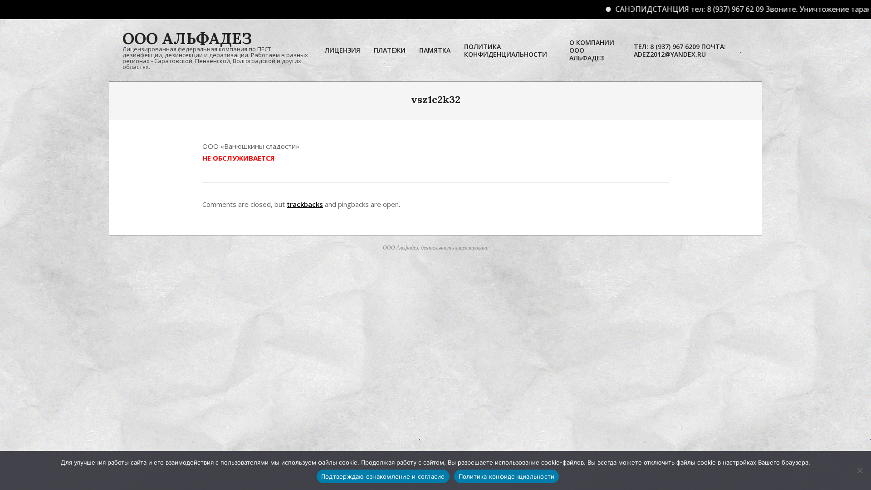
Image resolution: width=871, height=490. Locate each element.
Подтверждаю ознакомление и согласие (383, 476)
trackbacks (305, 204)
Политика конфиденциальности (507, 476)
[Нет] (859, 470)
